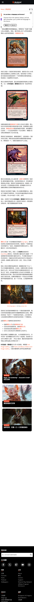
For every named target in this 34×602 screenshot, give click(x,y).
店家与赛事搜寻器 (6, 600)
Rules (3, 578)
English (13, 25)
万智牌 (3, 595)
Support (20, 580)
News (2, 9)
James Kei (24, 306)
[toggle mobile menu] (2, 2)
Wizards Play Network (25, 582)
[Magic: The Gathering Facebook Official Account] (3, 565)
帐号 (19, 575)
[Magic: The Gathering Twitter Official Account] (10, 565)
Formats (3, 575)
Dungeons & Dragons (25, 595)
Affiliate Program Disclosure (23, 585)
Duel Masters (22, 598)
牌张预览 (8, 9)
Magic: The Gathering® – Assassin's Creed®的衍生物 (17, 379)
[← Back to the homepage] (17, 2)
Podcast (3, 580)
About (20, 573)
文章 (2, 573)
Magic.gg (4, 598)
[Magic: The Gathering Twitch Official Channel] (16, 565)
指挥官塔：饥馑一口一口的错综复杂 (17, 428)
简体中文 (7, 25)
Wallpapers (4, 582)
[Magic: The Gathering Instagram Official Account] (29, 565)
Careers (20, 578)
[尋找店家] (31, 555)
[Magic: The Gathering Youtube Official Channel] (23, 565)
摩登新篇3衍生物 (17, 404)
